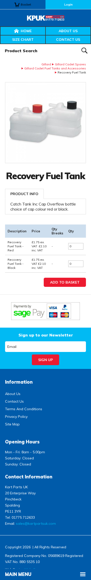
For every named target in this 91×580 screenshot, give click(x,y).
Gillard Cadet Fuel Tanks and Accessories (55, 68)
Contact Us (68, 39)
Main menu (18, 574)
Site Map (12, 424)
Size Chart (23, 39)
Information (19, 382)
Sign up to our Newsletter (45, 335)
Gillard (46, 64)
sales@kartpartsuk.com (36, 523)
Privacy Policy (16, 416)
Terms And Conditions (23, 409)
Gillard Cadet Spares (70, 64)
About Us (68, 31)
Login (68, 4)
